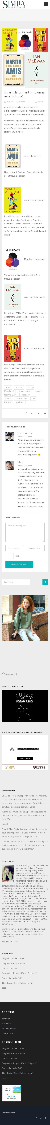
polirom (19, 402)
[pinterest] (46, 1118)
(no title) (5, 824)
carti (8, 387)
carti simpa (10, 102)
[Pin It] (45, 413)
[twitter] (41, 1118)
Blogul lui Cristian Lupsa (13, 958)
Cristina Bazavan (24, 102)
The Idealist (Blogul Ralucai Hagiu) (17, 983)
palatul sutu (7, 1033)
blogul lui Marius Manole (13, 963)
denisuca (6, 1018)
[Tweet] (38, 413)
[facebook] (36, 1118)
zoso (4, 987)
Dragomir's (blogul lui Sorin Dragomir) (19, 973)
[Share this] (26, 413)
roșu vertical (25, 433)
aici (8, 234)
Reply (30, 437)
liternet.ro (6, 1023)
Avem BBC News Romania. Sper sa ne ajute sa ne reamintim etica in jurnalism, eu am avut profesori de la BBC (24, 815)
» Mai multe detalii (10, 941)
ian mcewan (24, 391)
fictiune (19, 387)
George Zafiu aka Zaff (12, 978)
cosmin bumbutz (9, 968)
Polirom (21, 176)
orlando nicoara (9, 1028)
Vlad (20, 462)
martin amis (21, 398)
